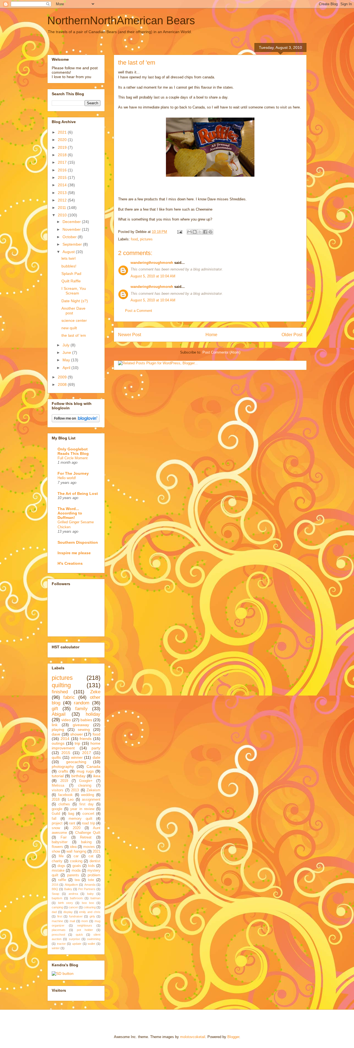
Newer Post (129, 334)
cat (90, 856)
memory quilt (80, 819)
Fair (64, 837)
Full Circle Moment (73, 458)
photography (63, 766)
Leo (71, 800)
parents (73, 875)
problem (94, 875)
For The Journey (73, 473)
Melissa (58, 785)
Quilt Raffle (71, 281)
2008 (63, 384)
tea (77, 880)
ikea (96, 776)
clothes (64, 804)
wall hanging (76, 851)
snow (56, 828)
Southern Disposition (78, 542)
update (76, 943)
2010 (63, 215)
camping (57, 907)
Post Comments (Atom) (221, 352)
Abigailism (71, 884)
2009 (63, 377)
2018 (63, 155)
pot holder (85, 930)
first (59, 916)
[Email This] (189, 232)
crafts (63, 771)
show (56, 851)
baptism (57, 898)
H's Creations (70, 563)
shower (76, 734)
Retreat (86, 837)
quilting (61, 685)
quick (79, 934)
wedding (87, 795)
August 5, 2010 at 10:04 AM (153, 276)
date (96, 757)
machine (57, 921)
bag (71, 814)
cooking (76, 861)
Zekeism (93, 790)
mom (84, 921)
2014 (63, 185)
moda (76, 870)
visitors (57, 790)
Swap (55, 893)
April (67, 367)
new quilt (69, 328)
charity (57, 861)
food (134, 239)
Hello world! (67, 478)
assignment (91, 800)
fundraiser (76, 916)
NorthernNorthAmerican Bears (121, 20)
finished (60, 691)
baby (90, 893)
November (72, 229)
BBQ (55, 889)
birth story (65, 902)
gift (55, 708)
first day (86, 804)
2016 (63, 170)
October (70, 237)
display (68, 912)
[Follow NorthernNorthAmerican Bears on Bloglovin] (76, 421)
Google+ (86, 781)
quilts (56, 757)
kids (91, 866)
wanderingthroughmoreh (152, 263)
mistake (58, 870)
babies (86, 720)
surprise (74, 939)
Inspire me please (74, 553)
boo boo (88, 902)
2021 (63, 132)
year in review (82, 809)
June (67, 352)
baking (86, 842)
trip (77, 743)
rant (72, 823)
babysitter (59, 842)
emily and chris (89, 912)
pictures (146, 239)
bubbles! (68, 266)
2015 (63, 177)
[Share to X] (200, 232)
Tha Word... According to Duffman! (70, 513)
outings (58, 743)
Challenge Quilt (87, 833)
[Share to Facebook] (205, 232)
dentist (95, 861)
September (73, 244)
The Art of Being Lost (78, 493)
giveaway (81, 725)
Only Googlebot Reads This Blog (73, 451)
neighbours (84, 925)
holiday (93, 714)
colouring (90, 907)
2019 (63, 147)
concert (88, 814)
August (69, 252)
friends (86, 738)
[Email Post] (179, 232)
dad (54, 912)
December (72, 221)
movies (89, 847)
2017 (63, 162)
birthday (78, 776)
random (81, 702)
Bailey (68, 889)
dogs (61, 866)
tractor (61, 943)
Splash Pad (71, 273)
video (66, 720)
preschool (58, 934)
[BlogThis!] (194, 232)
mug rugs (85, 771)
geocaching (76, 762)
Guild (56, 814)
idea (73, 847)
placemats (59, 930)
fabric (69, 697)
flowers (57, 847)
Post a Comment (138, 311)
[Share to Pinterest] (210, 232)
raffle (62, 880)
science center (74, 320)
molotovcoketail (192, 1037)
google (57, 809)
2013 (63, 192)
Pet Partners (86, 889)
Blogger (233, 1037)
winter (56, 948)
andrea (73, 893)
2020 (63, 139)
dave (56, 734)
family (81, 708)
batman (95, 898)
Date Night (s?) (74, 301)
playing (58, 729)
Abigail (59, 714)
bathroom (76, 898)
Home (211, 334)
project (57, 823)
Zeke (95, 691)
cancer (73, 907)
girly (92, 916)
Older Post (292, 334)
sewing (84, 729)
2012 (63, 200)
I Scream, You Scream (73, 290)
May (67, 360)
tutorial (58, 776)
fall (54, 819)
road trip (88, 823)
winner (77, 757)
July (67, 345)
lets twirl (68, 258)
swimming (93, 939)
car (76, 856)
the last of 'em (73, 335)
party (96, 748)
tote (91, 880)
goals (76, 866)
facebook (65, 795)
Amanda (89, 884)
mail (72, 921)
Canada (93, 766)
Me (61, 856)
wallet (91, 943)
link (55, 725)
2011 (62, 207)
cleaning (84, 785)
